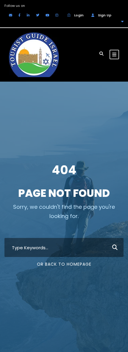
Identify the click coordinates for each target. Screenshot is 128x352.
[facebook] (19, 15)
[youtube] (47, 15)
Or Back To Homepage (64, 264)
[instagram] (56, 15)
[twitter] (37, 15)
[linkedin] (28, 15)
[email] (10, 15)
